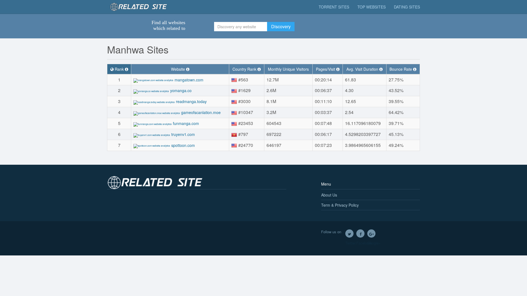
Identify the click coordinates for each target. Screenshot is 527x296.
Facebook (360, 233)
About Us (329, 195)
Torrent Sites (334, 7)
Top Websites (371, 7)
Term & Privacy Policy (340, 205)
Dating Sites (407, 7)
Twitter (349, 233)
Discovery (281, 26)
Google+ (371, 233)
